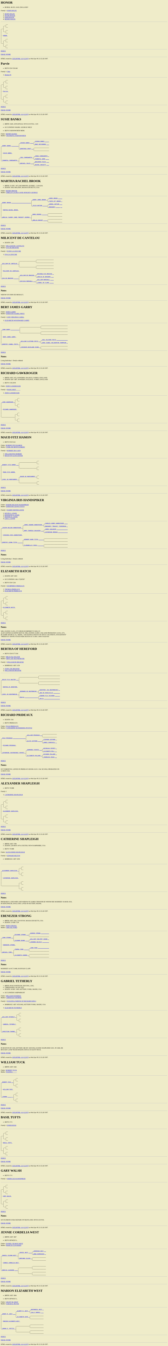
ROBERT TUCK (11, 1070)
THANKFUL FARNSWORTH (16, 135)
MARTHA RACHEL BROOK (11, 210)
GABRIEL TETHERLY (9, 1024)
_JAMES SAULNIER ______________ (56, 529)
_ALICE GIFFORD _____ (34, 741)
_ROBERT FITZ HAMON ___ (10, 464)
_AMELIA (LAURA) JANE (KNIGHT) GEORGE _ (16, 217)
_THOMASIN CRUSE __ (50, 757)
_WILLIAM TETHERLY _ (9, 1017)
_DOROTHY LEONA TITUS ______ (12, 542)
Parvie (6, 91)
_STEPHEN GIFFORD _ (50, 739)
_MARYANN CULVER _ (25, 1258)
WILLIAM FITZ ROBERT (13, 454)
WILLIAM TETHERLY (13, 996)
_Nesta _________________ (28, 697)
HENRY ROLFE (10, 19)
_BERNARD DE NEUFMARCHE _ (28, 691)
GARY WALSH (7, 1196)
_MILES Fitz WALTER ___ (10, 679)
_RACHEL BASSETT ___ (41, 164)
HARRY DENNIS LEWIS (15, 510)
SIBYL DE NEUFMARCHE (15, 658)
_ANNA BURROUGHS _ (39, 1254)
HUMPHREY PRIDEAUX (15, 586)
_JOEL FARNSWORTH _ (26, 157)
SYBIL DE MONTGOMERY (15, 447)
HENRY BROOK (11, 191)
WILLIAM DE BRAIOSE (15, 662)
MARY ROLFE (10, 14)
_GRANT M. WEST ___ (9, 1314)
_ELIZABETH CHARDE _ (21, 955)
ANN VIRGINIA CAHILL (15, 317)
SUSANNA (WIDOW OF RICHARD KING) (21, 1001)
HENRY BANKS (11, 134)
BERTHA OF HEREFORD (10, 687)
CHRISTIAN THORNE (13, 997)
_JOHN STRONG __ (7, 937)
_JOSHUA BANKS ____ (26, 143)
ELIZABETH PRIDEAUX (13, 591)
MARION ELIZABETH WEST (11, 1321)
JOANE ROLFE (10, 15)
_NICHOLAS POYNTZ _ (50, 748)
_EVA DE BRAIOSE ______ (10, 278)
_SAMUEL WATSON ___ (55, 204)
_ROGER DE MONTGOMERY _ (28, 476)
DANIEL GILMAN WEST (14, 1243)
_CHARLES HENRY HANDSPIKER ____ (56, 523)
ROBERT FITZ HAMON (14, 445)
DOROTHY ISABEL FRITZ (15, 313)
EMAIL (3, 54)
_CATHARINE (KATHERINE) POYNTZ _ (14, 752)
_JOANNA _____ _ (7, 1096)
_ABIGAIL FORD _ (7, 952)
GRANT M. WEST (12, 1302)
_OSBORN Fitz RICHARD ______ (49, 695)
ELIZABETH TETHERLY (13, 1008)
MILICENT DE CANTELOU (11, 271)
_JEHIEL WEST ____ (25, 1252)
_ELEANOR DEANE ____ (21, 940)
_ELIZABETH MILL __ (50, 751)
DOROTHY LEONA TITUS (15, 506)
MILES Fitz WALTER (13, 657)
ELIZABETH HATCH (9, 607)
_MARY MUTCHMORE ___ (41, 144)
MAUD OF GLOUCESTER (14, 456)
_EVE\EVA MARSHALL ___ (27, 281)
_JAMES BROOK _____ (55, 198)
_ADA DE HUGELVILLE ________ (49, 692)
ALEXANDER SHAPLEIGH (11, 811)
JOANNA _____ (11, 1072)
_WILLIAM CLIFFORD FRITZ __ (30, 341)
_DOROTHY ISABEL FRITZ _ (10, 344)
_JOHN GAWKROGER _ (8, 402)
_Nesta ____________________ (49, 698)
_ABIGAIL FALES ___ (26, 163)
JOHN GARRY (11, 312)
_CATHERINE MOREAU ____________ (56, 532)
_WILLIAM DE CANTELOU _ (10, 263)
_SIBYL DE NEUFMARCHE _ (10, 694)
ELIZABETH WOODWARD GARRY (17, 320)
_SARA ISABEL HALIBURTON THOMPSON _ (54, 342)
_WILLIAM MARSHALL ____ (45, 279)
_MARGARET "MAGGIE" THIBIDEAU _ (56, 526)
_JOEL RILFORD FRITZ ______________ (54, 340)
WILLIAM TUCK (8, 1089)
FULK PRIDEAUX (12, 726)
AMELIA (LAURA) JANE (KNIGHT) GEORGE (22, 192)
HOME (8, 54)
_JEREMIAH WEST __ (39, 1251)
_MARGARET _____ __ (55, 207)
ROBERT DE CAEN (14, 450)
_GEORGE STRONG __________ (39, 933)
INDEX (3, 51)
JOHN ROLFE (12, 10)
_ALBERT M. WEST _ (23, 1311)
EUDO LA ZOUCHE (14, 251)
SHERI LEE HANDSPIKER (16, 1179)
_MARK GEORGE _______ (39, 214)
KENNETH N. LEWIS (12, 515)
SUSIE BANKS (7, 153)
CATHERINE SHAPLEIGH (14, 795)
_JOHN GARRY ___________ (10, 329)
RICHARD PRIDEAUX (9, 745)
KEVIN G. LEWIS (11, 513)
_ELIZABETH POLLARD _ (34, 755)
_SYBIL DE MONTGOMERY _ (10, 479)
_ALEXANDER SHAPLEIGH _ (10, 870)
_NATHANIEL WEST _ (37, 1309)
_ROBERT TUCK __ (7, 1082)
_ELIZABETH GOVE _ (23, 1317)
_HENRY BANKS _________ (10, 145)
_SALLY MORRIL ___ (37, 1312)
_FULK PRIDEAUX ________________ (14, 738)
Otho (8, 71)
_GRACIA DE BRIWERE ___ (45, 276)
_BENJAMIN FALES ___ (41, 162)
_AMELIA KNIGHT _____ (39, 220)
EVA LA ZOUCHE (11, 254)
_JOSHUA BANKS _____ (41, 141)
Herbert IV (8, 75)
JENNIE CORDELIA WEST (11, 1262)
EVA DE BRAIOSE (12, 247)
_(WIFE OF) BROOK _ (55, 201)
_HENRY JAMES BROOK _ (39, 199)
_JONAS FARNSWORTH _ (41, 156)
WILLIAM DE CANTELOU (15, 246)
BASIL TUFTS (7, 1142)
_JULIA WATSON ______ (39, 205)
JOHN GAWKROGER (13, 386)
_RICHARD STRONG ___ (21, 934)
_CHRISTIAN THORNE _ (9, 1031)
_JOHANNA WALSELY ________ (39, 942)
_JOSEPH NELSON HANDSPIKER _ (12, 527)
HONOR (5, 35)
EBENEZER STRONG (9, 945)
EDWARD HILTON (13, 856)
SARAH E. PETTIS (12, 1304)
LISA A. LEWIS (10, 518)
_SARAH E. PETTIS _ (9, 1328)
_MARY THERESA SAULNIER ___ (33, 530)
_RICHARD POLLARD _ (50, 754)
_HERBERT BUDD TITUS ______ (33, 539)
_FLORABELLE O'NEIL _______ (33, 545)
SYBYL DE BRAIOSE (12, 669)
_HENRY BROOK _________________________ (16, 202)
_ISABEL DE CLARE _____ (45, 282)
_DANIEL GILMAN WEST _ (10, 1255)
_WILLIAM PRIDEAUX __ (34, 735)
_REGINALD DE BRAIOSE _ (45, 274)
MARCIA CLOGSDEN (13, 1245)
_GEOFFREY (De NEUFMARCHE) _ (49, 690)
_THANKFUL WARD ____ (41, 159)
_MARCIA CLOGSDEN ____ (10, 1270)
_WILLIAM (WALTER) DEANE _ (39, 939)
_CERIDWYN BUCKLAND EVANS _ (30, 347)
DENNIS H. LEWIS (11, 517)
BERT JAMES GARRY (9, 337)
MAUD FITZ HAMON (9, 472)
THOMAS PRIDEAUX (12, 589)
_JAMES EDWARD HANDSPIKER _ (33, 524)
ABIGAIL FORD (11, 927)
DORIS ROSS (11, 1125)
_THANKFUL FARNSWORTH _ (10, 160)
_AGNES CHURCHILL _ (50, 742)
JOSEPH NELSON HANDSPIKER (17, 505)
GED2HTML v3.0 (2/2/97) (20, 59)
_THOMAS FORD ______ (21, 949)
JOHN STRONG (11, 926)
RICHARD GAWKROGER (10, 409)
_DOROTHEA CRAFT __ (26, 148)
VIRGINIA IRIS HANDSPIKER (13, 535)
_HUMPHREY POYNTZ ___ (34, 749)
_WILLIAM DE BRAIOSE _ (27, 275)
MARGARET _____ (13, 389)
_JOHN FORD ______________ (39, 948)
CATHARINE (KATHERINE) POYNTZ (19, 728)
